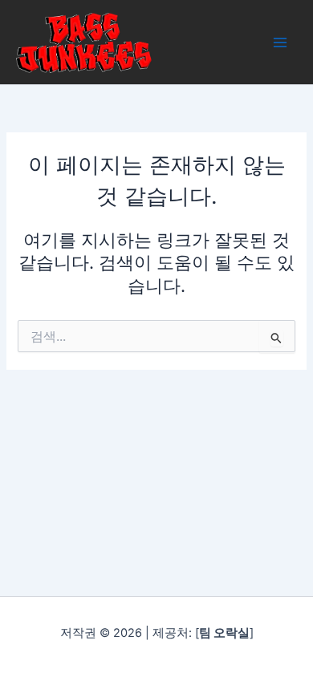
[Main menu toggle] (280, 42)
